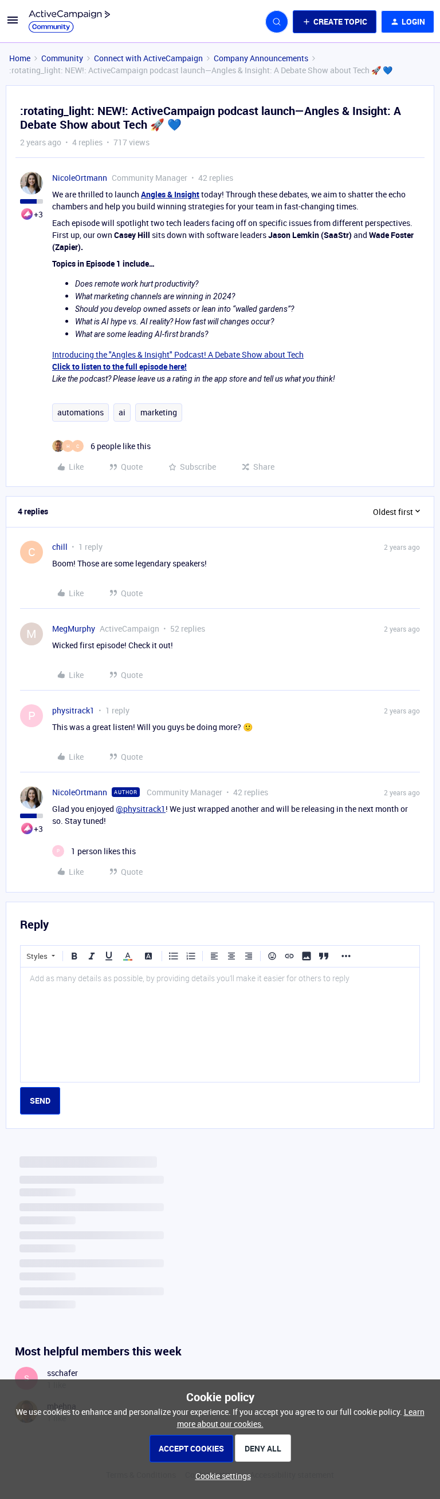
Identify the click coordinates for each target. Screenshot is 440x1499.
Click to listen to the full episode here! (119, 366)
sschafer (62, 1372)
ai (122, 412)
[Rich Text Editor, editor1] (220, 1024)
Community (62, 58)
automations (80, 412)
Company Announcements (261, 58)
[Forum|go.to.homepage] (69, 21)
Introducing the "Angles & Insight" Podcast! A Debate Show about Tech (178, 354)
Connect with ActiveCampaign (148, 58)
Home (19, 58)
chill (60, 546)
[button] (12, 23)
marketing (158, 412)
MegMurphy (73, 628)
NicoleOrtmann (79, 177)
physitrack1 (73, 710)
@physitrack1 (141, 808)
